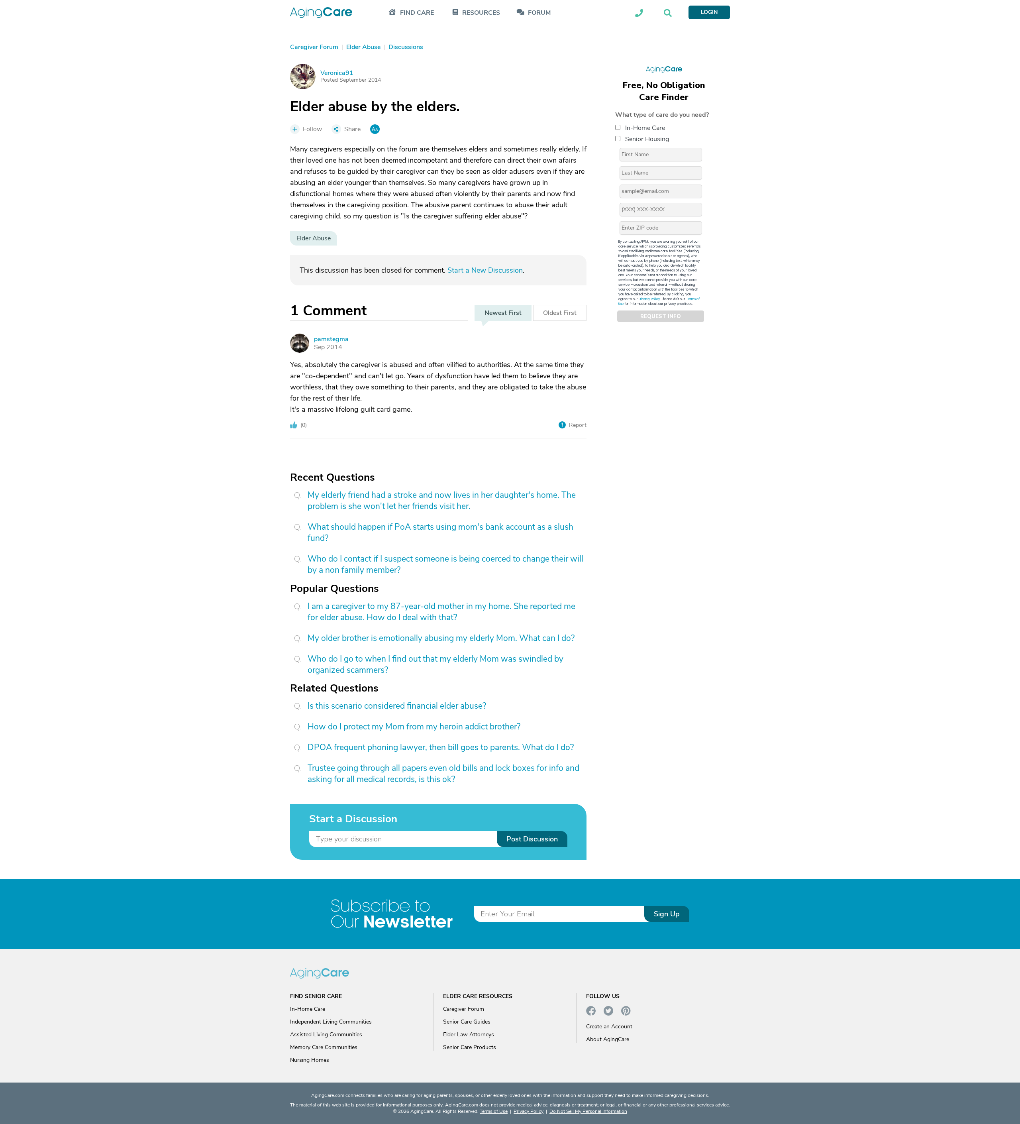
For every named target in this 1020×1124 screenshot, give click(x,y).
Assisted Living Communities (326, 1034)
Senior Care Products (469, 1047)
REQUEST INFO (660, 316)
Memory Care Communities (323, 1047)
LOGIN (709, 12)
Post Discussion (532, 839)
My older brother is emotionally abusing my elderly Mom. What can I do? (441, 638)
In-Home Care (645, 128)
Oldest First (560, 313)
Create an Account (609, 1026)
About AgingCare (607, 1039)
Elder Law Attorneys (468, 1034)
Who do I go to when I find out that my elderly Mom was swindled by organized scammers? (435, 664)
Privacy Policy (649, 299)
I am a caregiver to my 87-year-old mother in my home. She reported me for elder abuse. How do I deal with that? (441, 612)
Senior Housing (647, 139)
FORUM (539, 13)
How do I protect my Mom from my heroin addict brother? (414, 726)
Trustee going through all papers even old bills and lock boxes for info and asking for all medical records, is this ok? (443, 773)
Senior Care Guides (466, 1022)
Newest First (503, 313)
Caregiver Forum (463, 1009)
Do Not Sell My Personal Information (588, 1111)
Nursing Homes (309, 1060)
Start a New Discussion (485, 270)
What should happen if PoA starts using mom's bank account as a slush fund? (440, 532)
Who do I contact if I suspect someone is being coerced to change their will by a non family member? (445, 564)
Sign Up (667, 914)
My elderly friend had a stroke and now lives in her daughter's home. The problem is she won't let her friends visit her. (442, 500)
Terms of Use (494, 1111)
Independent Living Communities (331, 1022)
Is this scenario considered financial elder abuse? (397, 705)
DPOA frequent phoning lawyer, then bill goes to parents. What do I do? (441, 747)
